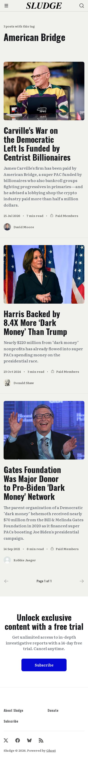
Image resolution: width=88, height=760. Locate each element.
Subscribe (44, 665)
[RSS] (41, 740)
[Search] (81, 5)
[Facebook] (17, 740)
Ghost (51, 750)
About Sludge (13, 710)
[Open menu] (6, 5)
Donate (53, 710)
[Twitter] (6, 740)
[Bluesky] (29, 740)
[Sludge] (44, 5)
